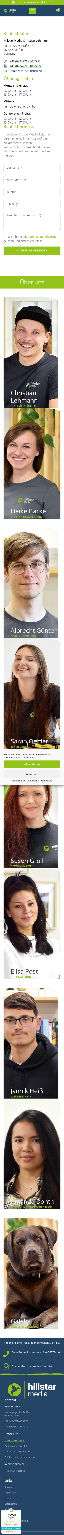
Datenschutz (18, 780)
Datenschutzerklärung (42, 236)
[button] (32, 11)
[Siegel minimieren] (19, 1512)
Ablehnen (32, 774)
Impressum (46, 780)
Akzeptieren (32, 764)
